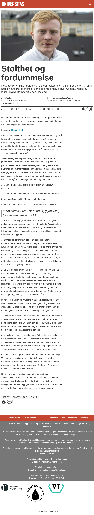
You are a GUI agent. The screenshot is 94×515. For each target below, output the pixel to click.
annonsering (82, 418)
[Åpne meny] (90, 4)
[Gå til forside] (13, 4)
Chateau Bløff (17, 130)
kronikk (34, 397)
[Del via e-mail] (90, 109)
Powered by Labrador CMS (47, 511)
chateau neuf (20, 397)
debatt (6, 397)
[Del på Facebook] (83, 109)
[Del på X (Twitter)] (86, 109)
